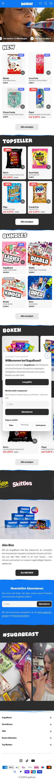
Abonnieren (27, 412)
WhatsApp (25, 425)
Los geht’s (27, 382)
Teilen (11, 425)
